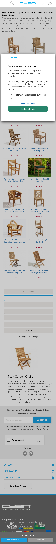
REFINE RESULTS (14, 540)
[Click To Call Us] (42, 4)
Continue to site (28, 109)
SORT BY (40, 540)
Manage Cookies (28, 103)
